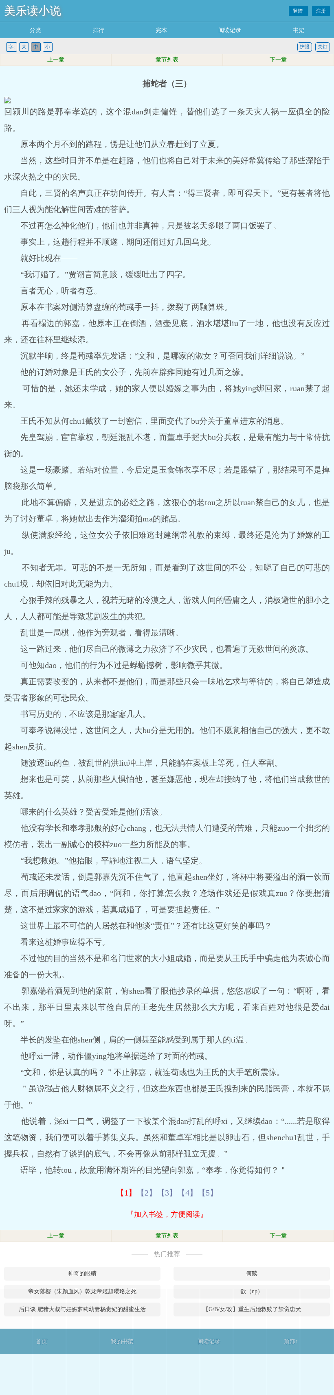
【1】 (126, 1192)
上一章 (55, 60)
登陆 (298, 11)
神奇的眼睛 (82, 1273)
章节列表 (167, 60)
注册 (321, 11)
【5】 (208, 1192)
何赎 (251, 1273)
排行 (98, 30)
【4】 (187, 1192)
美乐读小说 (32, 10)
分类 (35, 30)
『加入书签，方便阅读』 (167, 1214)
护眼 (305, 47)
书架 (298, 30)
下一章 (278, 60)
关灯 (322, 47)
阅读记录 (229, 30)
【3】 (167, 1192)
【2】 (146, 1192)
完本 (161, 30)
